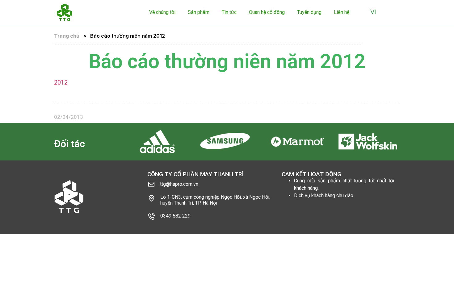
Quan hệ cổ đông (267, 12)
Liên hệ (341, 12)
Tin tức (229, 12)
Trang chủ (66, 36)
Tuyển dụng (309, 12)
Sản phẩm (198, 12)
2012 (61, 82)
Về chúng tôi (162, 12)
